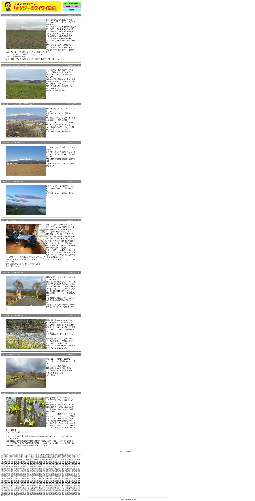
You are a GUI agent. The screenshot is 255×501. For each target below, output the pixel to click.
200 (18, 466)
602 (25, 494)
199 (15, 466)
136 (53, 461)
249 (15, 469)
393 (76, 478)
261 (53, 469)
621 (6, 495)
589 (63, 492)
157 (41, 463)
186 (53, 464)
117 (72, 459)
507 (41, 487)
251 (22, 469)
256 (38, 469)
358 (44, 476)
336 (53, 475)
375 (18, 478)
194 (79, 464)
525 (18, 488)
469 (79, 483)
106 (37, 459)
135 (50, 461)
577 (25, 492)
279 (31, 471)
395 (2, 480)
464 (63, 483)
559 (47, 490)
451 (22, 483)
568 (76, 490)
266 (69, 469)
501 (22, 487)
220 (2, 468)
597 (9, 494)
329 (31, 475)
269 (79, 469)
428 (28, 482)
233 (44, 468)
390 (66, 478)
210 (50, 466)
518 (76, 487)
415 (66, 480)
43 (30, 456)
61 (75, 456)
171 (6, 464)
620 (2, 495)
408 (44, 480)
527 (25, 488)
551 (22, 490)
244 (79, 468)
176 (22, 464)
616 (69, 494)
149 (15, 463)
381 (38, 478)
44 (32, 456)
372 (9, 478)
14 (36, 454)
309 (47, 473)
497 (9, 487)
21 (54, 454)
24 (62, 454)
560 (50, 490)
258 (44, 469)
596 (6, 494)
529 (31, 488)
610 (50, 494)
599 (15, 494)
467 (73, 483)
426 (22, 482)
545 (2, 490)
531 (38, 488)
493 (76, 485)
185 (50, 464)
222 (9, 468)
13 (34, 454)
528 (28, 488)
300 (18, 473)
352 (25, 476)
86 (60, 457)
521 (6, 488)
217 (73, 466)
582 (41, 492)
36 (12, 456)
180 (34, 464)
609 (47, 494)
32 (2, 456)
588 (60, 492)
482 (41, 485)
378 (28, 478)
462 (57, 483)
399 (15, 480)
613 (60, 494)
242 (73, 468)
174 (15, 464)
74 (30, 457)
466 (69, 483)
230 (34, 468)
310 (50, 473)
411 (53, 480)
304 (31, 473)
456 (38, 483)
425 (18, 482)
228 (28, 468)
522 (9, 488)
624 (15, 495)
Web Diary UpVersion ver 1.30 (127, 499)
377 (25, 478)
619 (79, 494)
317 (73, 473)
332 (41, 475)
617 (73, 494)
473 (12, 485)
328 (28, 475)
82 (50, 457)
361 (53, 476)
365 (66, 476)
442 (73, 482)
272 (9, 471)
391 (69, 478)
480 (34, 485)
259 (47, 469)
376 (22, 478)
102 (24, 459)
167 (73, 463)
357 (41, 476)
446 (6, 483)
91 (72, 457)
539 (63, 488)
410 (50, 480)
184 (47, 464)
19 (49, 454)
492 (73, 485)
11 (29, 454)
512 (57, 487)
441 (69, 482)
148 (12, 463)
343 (76, 475)
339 (63, 475)
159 (47, 463)
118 (75, 459)
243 (76, 468)
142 (73, 461)
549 (15, 490)
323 (12, 475)
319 (79, 473)
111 (53, 459)
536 (53, 488)
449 (15, 483)
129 (31, 461)
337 (57, 475)
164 (63, 463)
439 (63, 482)
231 (38, 468)
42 (27, 456)
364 (63, 476)
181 (38, 464)
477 (25, 485)
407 (41, 480)
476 (22, 485)
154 (31, 463)
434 (47, 482)
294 (79, 471)
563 (60, 490)
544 (79, 488)
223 (12, 468)
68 (14, 457)
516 (69, 487)
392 (73, 478)
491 (69, 485)
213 (60, 466)
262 (57, 469)
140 (66, 461)
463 (60, 483)
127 (25, 461)
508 (44, 487)
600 (18, 494)
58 (67, 456)
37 (14, 456)
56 (62, 456)
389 (63, 478)
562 (57, 490)
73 (27, 457)
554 (31, 490)
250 (18, 469)
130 (34, 461)
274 (15, 471)
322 (9, 475)
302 (25, 473)
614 (63, 494)
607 (41, 494)
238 (60, 468)
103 (27, 459)
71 (22, 457)
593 (76, 492)
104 (30, 459)
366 (69, 476)
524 (15, 488)
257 (41, 469)
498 (12, 487)
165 (66, 463)
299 (15, 473)
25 (64, 454)
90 (70, 457)
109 (46, 459)
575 (18, 492)
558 (44, 490)
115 (65, 459)
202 (25, 466)
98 (12, 459)
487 (57, 485)
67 (12, 457)
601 (22, 494)
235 (50, 468)
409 (47, 480)
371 (6, 478)
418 (76, 480)
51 (50, 456)
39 (19, 456)
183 (44, 464)
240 (66, 468)
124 (15, 461)
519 (79, 487)
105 (34, 459)
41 (25, 456)
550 (18, 490)
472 (9, 485)
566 (69, 490)
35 (9, 456)
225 (18, 468)
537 (57, 488)
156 (38, 463)
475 (18, 485)
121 (6, 461)
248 (12, 469)
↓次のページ (131, 451)
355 (34, 476)
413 (60, 480)
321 (6, 475)
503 (28, 487)
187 (57, 464)
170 (2, 464)
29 (74, 454)
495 (2, 487)
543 (76, 488)
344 (79, 475)
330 (34, 475)
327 (25, 475)
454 (31, 483)
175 (18, 464)
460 (50, 483)
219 (79, 466)
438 (60, 482)
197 (9, 466)
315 (66, 473)
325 (18, 475)
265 (66, 469)
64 (4, 457)
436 (53, 482)
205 (34, 466)
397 (9, 480)
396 (6, 480)
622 (9, 495)
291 (69, 471)
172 (9, 464)
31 (79, 454)
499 (15, 487)
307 (41, 473)
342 (73, 475)
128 (28, 461)
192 (73, 464)
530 (34, 488)
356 (38, 476)
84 (55, 457)
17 (44, 454)
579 (31, 492)
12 (31, 454)
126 (22, 461)
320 (2, 475)
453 (28, 483)
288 (60, 471)
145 (2, 463)
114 (62, 459)
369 (79, 476)
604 (31, 494)
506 (38, 487)
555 (34, 490)
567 (73, 490)
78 (40, 457)
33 (4, 456)
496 (6, 487)
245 (2, 469)
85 (57, 457)
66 (9, 457)
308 (44, 473)
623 (12, 495)
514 (63, 487)
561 (53, 490)
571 (6, 492)
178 (28, 464)
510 (50, 487)
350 (18, 476)
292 (73, 471)
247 (9, 469)
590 (66, 492)
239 (63, 468)
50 (47, 456)
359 (47, 476)
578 (28, 492)
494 (79, 485)
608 (44, 494)
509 (47, 487)
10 (26, 454)
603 (28, 494)
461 (53, 483)
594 (79, 492)
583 (44, 492)
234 (47, 468)
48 (42, 456)
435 (50, 482)
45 (35, 456)
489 (63, 485)
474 (15, 485)
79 (42, 457)
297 (9, 473)
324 (15, 475)
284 (47, 471)
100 (18, 459)
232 (41, 468)
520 (2, 488)
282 (41, 471)
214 (63, 466)
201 (22, 466)
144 (79, 461)
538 (60, 488)
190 (66, 464)
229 (31, 468)
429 (31, 482)
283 (44, 471)
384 (47, 478)
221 (6, 468)
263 (60, 469)
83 (52, 457)
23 (59, 454)
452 (25, 483)
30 (77, 454)
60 (72, 456)
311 (53, 473)
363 (60, 476)
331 (38, 475)
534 (47, 488)
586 (53, 492)
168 (76, 463)
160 (50, 463)
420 (2, 482)
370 (2, 478)
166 (69, 463)
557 (41, 490)
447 (9, 483)
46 (37, 456)
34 (7, 456)
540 (66, 488)
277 (25, 471)
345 (2, 476)
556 (38, 490)
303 (28, 473)
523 (12, 488)
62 (77, 456)
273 (12, 471)
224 (15, 468)
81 (47, 457)
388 (60, 478)
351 (22, 476)
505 (34, 487)
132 (41, 461)
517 (73, 487)
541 (69, 488)
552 (25, 490)
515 (66, 487)
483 (44, 485)
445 (2, 483)
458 (44, 483)
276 (22, 471)
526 (22, 488)
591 (69, 492)
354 (31, 476)
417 (73, 480)
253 (28, 469)
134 (47, 461)
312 (57, 473)
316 (69, 473)
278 (28, 471)
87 (62, 457)
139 (63, 461)
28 (72, 454)
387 (57, 478)
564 (63, 490)
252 (25, 469)
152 (25, 463)
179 (31, 464)
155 (34, 463)
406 (38, 480)
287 (57, 471)
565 (66, 490)
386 (53, 478)
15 (39, 454)
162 (57, 463)
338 (60, 475)
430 (34, 482)
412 (57, 480)
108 (43, 459)
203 (28, 466)
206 (38, 466)
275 (18, 471)
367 (73, 476)
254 (31, 469)
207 (41, 466)
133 (44, 461)
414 (63, 480)
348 (12, 476)
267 (73, 469)
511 (53, 487)
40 (22, 456)
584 (47, 492)
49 (45, 456)
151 (22, 463)
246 (6, 469)
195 (2, 466)
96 (7, 459)
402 (25, 480)
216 (69, 466)
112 (56, 459)
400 (18, 480)
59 (70, 456)
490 (66, 485)
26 (67, 454)
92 (75, 457)
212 (57, 466)
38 (17, 456)
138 (60, 461)
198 (12, 466)
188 (60, 464)
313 (60, 473)
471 (6, 485)
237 (57, 468)
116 (69, 459)
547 (9, 490)
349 (15, 476)
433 (44, 482)
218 (76, 466)
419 (79, 480)
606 (38, 494)
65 (7, 457)
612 (57, 494)
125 (18, 461)
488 (60, 485)
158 (44, 463)
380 (34, 478)
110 (49, 459)
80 (45, 457)
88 (65, 457)
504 (31, 487)
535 (50, 488)
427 (25, 482)
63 (2, 457)
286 (53, 471)
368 (76, 476)
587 (57, 492)
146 (6, 463)
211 (53, 466)
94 (2, 459)
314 (63, 473)
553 (28, 490)
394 (79, 478)
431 (38, 482)
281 (38, 471)
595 (2, 494)
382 (41, 478)
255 (34, 469)
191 (69, 464)
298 (12, 473)
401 (22, 480)
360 (50, 476)
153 (28, 463)
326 (22, 475)
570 (2, 492)
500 (18, 487)
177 (25, 464)
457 (41, 483)
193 (76, 464)
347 (9, 476)
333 (44, 475)
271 (6, 471)
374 (15, 478)
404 (31, 480)
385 (50, 478)
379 (31, 478)
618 (76, 494)
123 (12, 461)
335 (50, 475)
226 (22, 468)
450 (18, 483)
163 (60, 463)
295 (2, 473)
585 (50, 492)
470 (2, 485)
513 (60, 487)
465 (66, 483)
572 (9, 492)
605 (34, 494)
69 (17, 457)
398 (12, 480)
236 (53, 468)
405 (34, 480)
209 (47, 466)
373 (12, 478)
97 (9, 459)
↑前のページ (123, 451)
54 (57, 456)
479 (31, 485)
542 (73, 488)
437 (57, 482)
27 (69, 454)
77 (37, 457)
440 (66, 482)
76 (35, 457)
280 (34, 471)
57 (65, 456)
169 (79, 463)
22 (57, 454)
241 (69, 468)
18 (47, 454)
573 (12, 492)
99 (14, 459)
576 (22, 492)
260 (50, 469)
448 (12, 483)
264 (63, 469)
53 (55, 456)
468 (76, 483)
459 (47, 483)
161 (53, 463)
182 (41, 464)
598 (12, 494)
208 (44, 466)
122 (9, 461)
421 (6, 482)
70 (19, 457)
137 (57, 461)
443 (76, 482)
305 (34, 473)
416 (69, 480)
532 (41, 488)
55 (60, 456)
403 (28, 480)
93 (77, 457)
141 (69, 461)
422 (9, 482)
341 (69, 475)
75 (32, 457)
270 (2, 471)
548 (12, 490)
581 (38, 492)
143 (76, 461)
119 (78, 459)
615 (66, 494)
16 (41, 454)
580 (34, 492)
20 (52, 454)
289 (63, 471)
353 (28, 476)
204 (31, 466)
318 (76, 473)
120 (2, 461)
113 (59, 459)
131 (38, 461)
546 (6, 490)
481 (38, 485)
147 (9, 463)
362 (57, 476)
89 (67, 457)
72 (25, 457)
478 (28, 485)
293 (76, 471)
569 (79, 490)
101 (21, 459)
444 (79, 482)
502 (25, 487)
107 (40, 459)
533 (44, 488)
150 (18, 463)
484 (47, 485)
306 (38, 473)
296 (6, 473)
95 (4, 459)
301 (22, 473)
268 (76, 469)
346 (6, 476)
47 (40, 456)
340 (66, 475)
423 (12, 482)
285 (50, 471)
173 (12, 464)
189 (63, 464)
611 (53, 494)
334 (47, 475)
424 (15, 482)
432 (41, 482)
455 (34, 483)
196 (6, 466)
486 (53, 485)
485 (50, 485)
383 (44, 478)
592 (73, 492)
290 (66, 471)
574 (15, 492)
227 (25, 468)
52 (52, 456)
